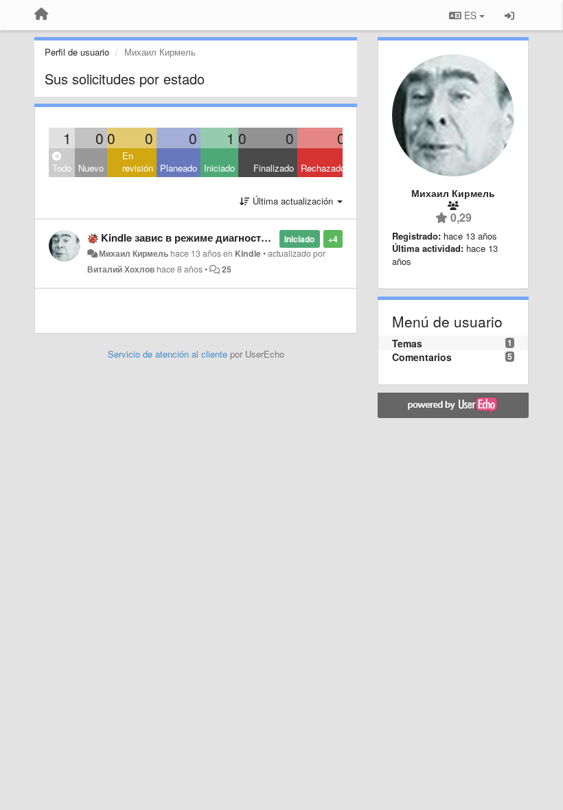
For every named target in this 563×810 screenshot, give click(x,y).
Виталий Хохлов (120, 269)
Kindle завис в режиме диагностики (190, 237)
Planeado (178, 167)
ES (470, 15)
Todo (61, 167)
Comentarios (422, 357)
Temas (407, 343)
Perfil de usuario (77, 51)
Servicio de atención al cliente (169, 353)
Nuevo (91, 167)
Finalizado (273, 167)
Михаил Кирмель (133, 253)
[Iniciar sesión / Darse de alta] (509, 15)
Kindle (248, 253)
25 (226, 269)
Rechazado (323, 167)
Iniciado (219, 167)
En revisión (137, 162)
